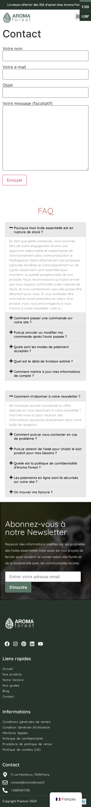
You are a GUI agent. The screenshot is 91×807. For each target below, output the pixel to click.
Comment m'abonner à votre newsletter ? (47, 396)
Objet (8, 85)
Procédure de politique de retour (28, 744)
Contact (8, 696)
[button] (78, 16)
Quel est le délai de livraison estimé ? (43, 361)
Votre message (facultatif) (28, 103)
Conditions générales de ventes (27, 722)
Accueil (8, 669)
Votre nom (12, 48)
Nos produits (12, 674)
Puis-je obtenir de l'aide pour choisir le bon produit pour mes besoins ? (48, 451)
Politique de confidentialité (23, 738)
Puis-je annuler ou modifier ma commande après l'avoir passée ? (40, 334)
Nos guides (11, 685)
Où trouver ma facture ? (33, 492)
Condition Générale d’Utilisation (26, 727)
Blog (6, 691)
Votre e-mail (14, 67)
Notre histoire (13, 680)
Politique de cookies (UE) (22, 749)
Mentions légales (15, 733)
